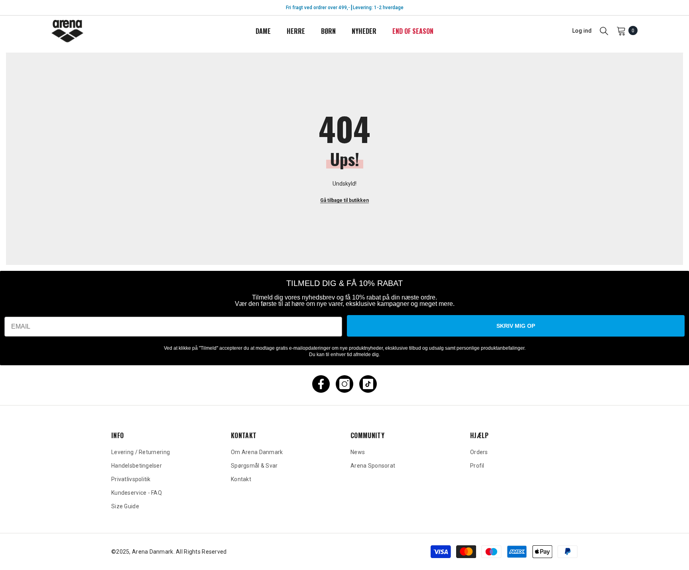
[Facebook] (321, 384)
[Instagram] (344, 384)
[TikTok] (368, 384)
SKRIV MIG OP (515, 326)
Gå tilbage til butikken (344, 200)
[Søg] (604, 30)
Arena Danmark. (154, 551)
